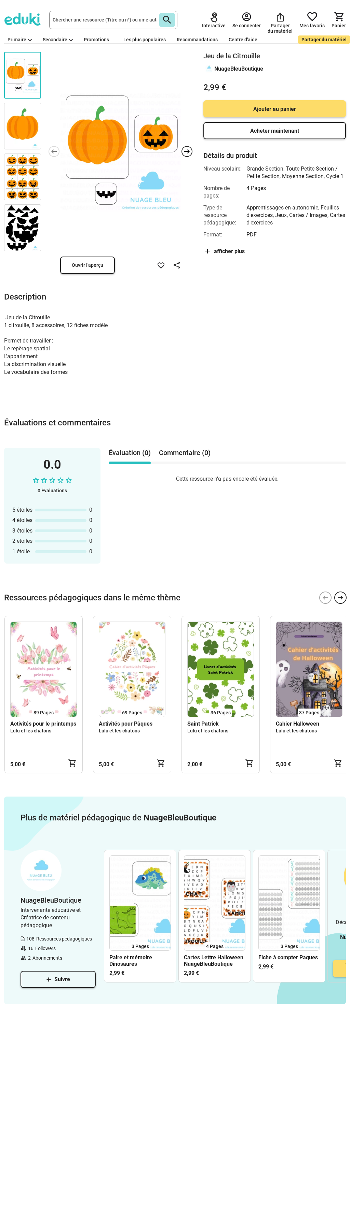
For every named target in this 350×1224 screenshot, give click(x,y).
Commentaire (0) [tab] (185, 453)
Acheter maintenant (274, 131)
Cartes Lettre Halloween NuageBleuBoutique (213, 960)
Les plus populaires (144, 39)
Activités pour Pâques (125, 723)
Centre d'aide (243, 39)
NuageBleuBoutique (238, 68)
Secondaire (55, 39)
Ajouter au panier (274, 109)
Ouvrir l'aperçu (87, 265)
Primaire (17, 39)
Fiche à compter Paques (288, 957)
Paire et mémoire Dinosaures (130, 960)
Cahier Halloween (297, 723)
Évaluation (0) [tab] (130, 453)
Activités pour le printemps (43, 723)
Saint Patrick (203, 723)
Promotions (96, 39)
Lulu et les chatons (30, 730)
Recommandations (197, 39)
